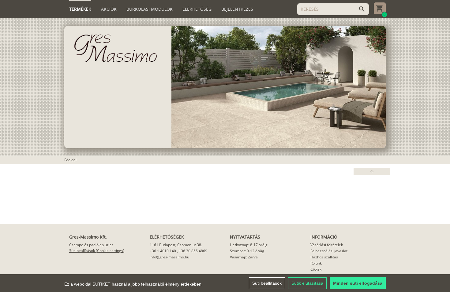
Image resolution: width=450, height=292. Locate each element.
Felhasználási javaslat (328, 251)
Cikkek (315, 269)
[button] (372, 171)
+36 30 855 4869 (193, 251)
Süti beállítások (267, 283)
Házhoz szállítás (324, 257)
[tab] (80, 9)
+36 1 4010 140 (163, 251)
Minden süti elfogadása (357, 283)
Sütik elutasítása (307, 283)
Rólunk (316, 263)
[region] (225, 283)
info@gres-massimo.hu (169, 257)
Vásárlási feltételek (326, 244)
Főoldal (70, 159)
